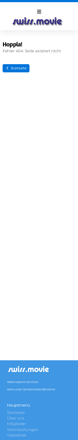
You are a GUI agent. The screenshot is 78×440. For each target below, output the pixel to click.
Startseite (18, 68)
